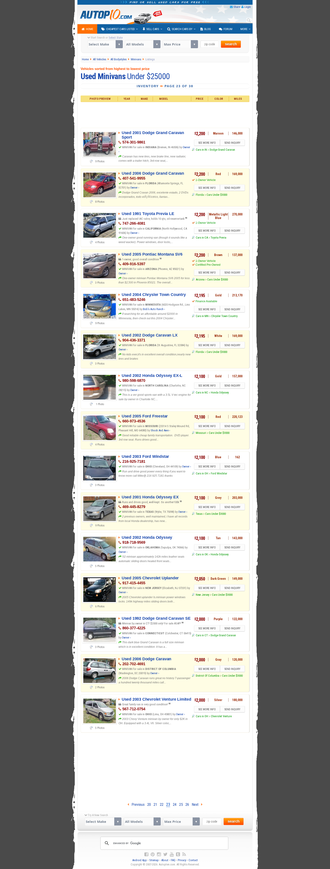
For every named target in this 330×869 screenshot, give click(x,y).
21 (155, 804)
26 (187, 804)
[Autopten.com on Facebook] (146, 854)
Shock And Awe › (160, 430)
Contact (193, 860)
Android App (139, 860)
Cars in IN (201, 149)
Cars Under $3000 (217, 194)
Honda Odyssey (220, 392)
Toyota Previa (218, 237)
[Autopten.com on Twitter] (165, 854)
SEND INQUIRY (232, 142)
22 (161, 804)
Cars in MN (202, 316)
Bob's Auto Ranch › (154, 309)
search (231, 44)
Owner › (134, 187)
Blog (207, 29)
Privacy (182, 860)
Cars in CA (202, 237)
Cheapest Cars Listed (120, 29)
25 (181, 804)
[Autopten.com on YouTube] (172, 854)
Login (247, 7)
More (243, 29)
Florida (200, 194)
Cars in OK (202, 554)
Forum (228, 29)
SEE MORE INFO (207, 142)
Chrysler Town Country (224, 316)
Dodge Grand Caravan (222, 149)
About (164, 860)
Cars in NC (202, 392)
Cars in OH (202, 473)
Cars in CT (202, 635)
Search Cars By (182, 29)
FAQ (173, 860)
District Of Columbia (207, 675)
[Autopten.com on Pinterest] (153, 854)
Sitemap (154, 860)
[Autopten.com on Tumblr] (178, 854)
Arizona (200, 279)
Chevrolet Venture (221, 716)
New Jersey (202, 594)
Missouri (201, 432)
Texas (199, 513)
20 (149, 804)
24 (174, 804)
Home (89, 29)
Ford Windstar (219, 473)
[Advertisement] (165, 114)
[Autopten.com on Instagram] (159, 854)
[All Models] (142, 44)
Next (196, 804)
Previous (137, 804)
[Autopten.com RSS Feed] (184, 854)
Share (236, 7)
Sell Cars (152, 29)
